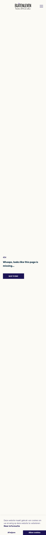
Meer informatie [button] (12, 526)
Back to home (13, 276)
